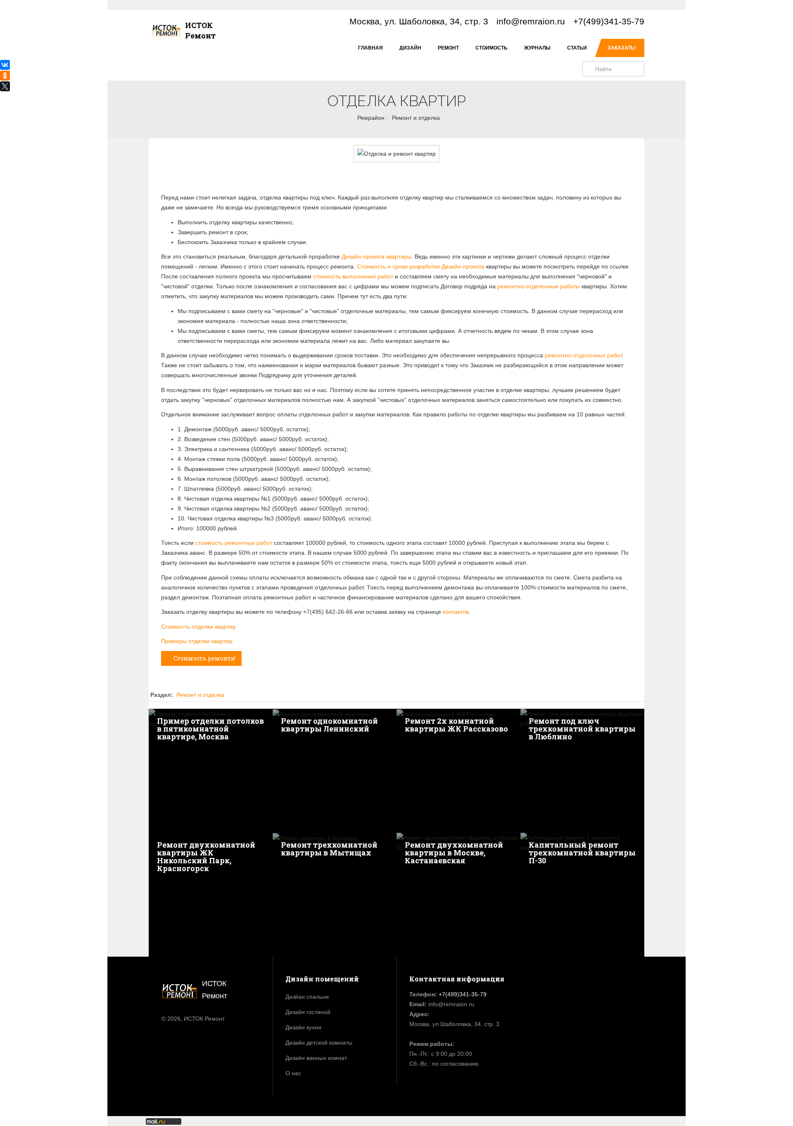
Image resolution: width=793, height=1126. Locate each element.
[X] (5, 86)
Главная (370, 48)
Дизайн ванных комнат (316, 1058)
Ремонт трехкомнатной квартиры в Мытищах (329, 849)
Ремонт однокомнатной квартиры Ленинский (329, 725)
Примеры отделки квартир (197, 641)
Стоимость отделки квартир (198, 626)
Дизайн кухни (303, 1027)
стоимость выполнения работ (353, 276)
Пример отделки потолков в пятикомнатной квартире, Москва (210, 728)
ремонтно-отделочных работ (583, 355)
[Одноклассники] (5, 76)
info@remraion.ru (530, 21)
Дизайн (410, 48)
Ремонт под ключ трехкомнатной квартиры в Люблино (582, 728)
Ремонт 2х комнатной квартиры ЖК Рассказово (456, 725)
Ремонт (448, 48)
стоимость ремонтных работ (233, 542)
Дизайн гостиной (307, 1012)
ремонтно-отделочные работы (538, 286)
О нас (293, 1073)
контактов (456, 611)
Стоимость (491, 48)
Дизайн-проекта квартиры (376, 256)
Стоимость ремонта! (204, 658)
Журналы (537, 48)
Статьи (577, 48)
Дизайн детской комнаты (318, 1042)
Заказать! (622, 48)
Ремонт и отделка (416, 117)
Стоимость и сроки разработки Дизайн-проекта (420, 266)
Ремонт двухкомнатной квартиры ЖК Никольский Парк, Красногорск (206, 856)
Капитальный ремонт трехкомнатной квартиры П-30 (582, 852)
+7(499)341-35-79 (608, 21)
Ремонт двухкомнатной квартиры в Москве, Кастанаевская (454, 852)
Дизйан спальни (307, 996)
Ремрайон (371, 117)
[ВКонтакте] (5, 65)
